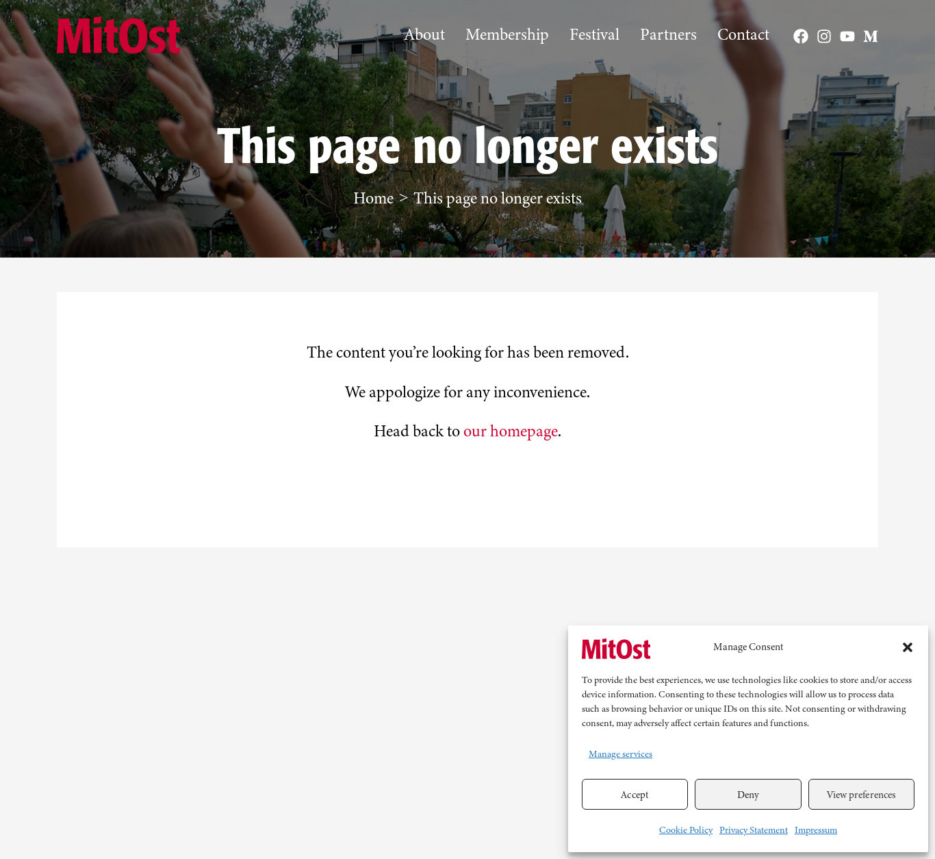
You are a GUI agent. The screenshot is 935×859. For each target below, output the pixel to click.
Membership (507, 34)
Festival (594, 34)
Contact (743, 34)
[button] (907, 647)
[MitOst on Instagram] (824, 36)
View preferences (862, 794)
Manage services (620, 753)
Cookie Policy (686, 829)
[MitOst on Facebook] (800, 36)
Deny (748, 794)
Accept (635, 794)
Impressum (816, 829)
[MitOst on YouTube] (847, 36)
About (425, 34)
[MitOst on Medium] (870, 36)
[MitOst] (616, 647)
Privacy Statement (753, 829)
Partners (668, 34)
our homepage (510, 431)
